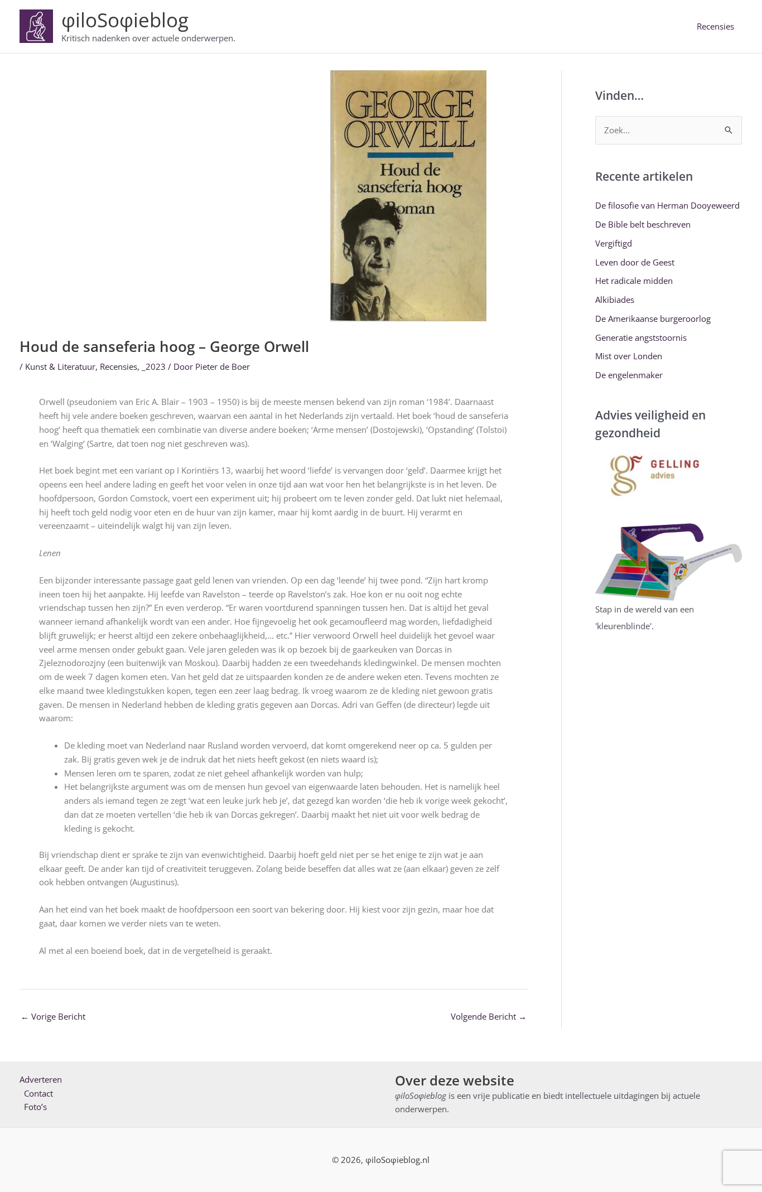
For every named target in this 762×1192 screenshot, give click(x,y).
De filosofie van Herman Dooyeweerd (667, 205)
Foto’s (35, 1106)
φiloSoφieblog (125, 20)
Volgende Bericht (489, 1016)
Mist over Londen (628, 355)
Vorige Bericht (53, 1016)
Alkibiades (614, 299)
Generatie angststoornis (641, 337)
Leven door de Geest (634, 262)
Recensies (715, 26)
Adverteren (41, 1079)
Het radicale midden (634, 280)
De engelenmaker (629, 374)
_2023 (154, 366)
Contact (38, 1093)
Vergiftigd (613, 243)
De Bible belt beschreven (643, 224)
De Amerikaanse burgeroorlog (653, 318)
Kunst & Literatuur (60, 366)
